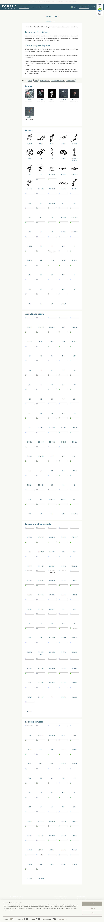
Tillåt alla (92, 903)
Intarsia (30, 80)
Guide (32, 7)
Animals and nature (44, 80)
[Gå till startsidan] (9, 7)
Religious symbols (71, 80)
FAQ (48, 7)
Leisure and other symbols (58, 80)
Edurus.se (48, 21)
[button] (74, 7)
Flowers (36, 80)
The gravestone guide (82, 899)
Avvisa (92, 912)
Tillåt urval (92, 908)
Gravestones (24, 7)
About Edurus (40, 7)
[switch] (26, 919)
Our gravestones (81, 896)
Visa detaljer (61, 919)
